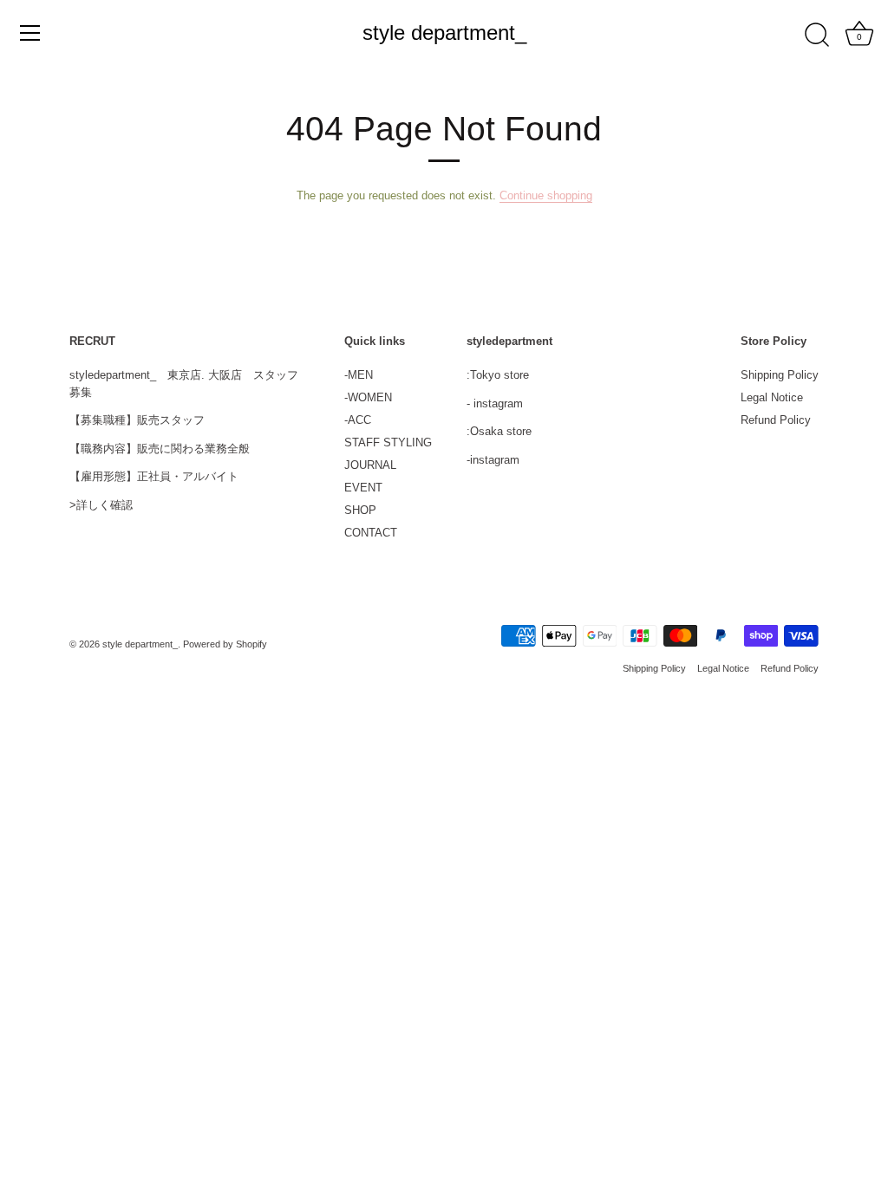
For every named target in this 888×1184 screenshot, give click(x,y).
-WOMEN (368, 397)
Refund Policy (776, 419)
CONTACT (370, 532)
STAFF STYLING (388, 442)
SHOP (360, 510)
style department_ (444, 32)
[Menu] (30, 33)
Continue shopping (546, 195)
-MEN (358, 374)
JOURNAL (370, 465)
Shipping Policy (780, 374)
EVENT (363, 487)
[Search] (817, 35)
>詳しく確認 (101, 504)
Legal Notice (772, 397)
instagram (498, 403)
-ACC (357, 419)
